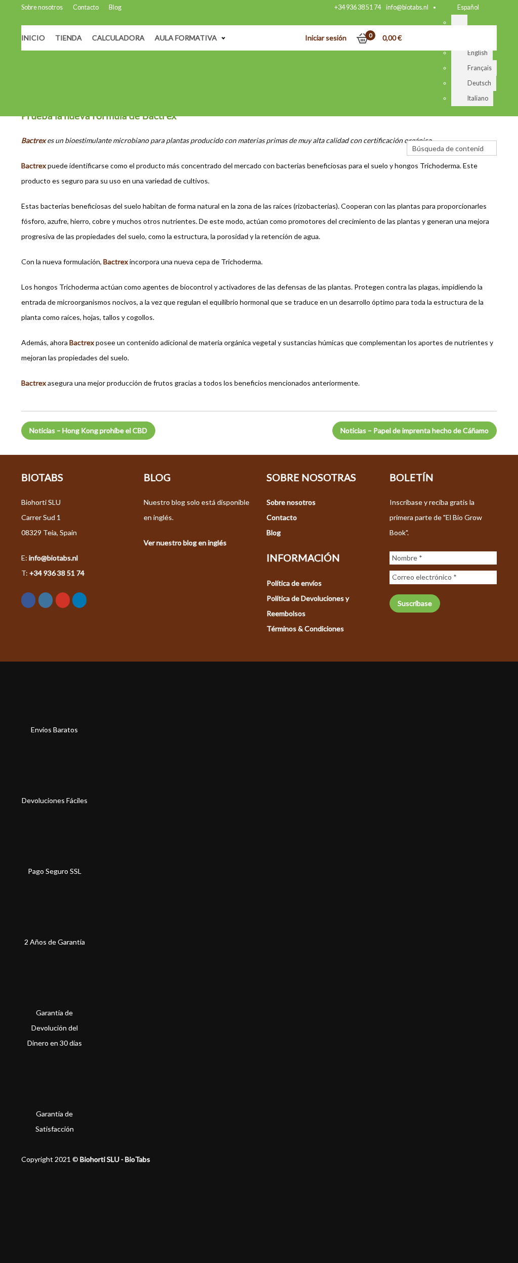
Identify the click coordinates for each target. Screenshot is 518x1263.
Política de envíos (294, 583)
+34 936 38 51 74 (357, 7)
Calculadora (118, 37)
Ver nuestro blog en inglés (185, 542)
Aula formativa (186, 37)
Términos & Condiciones (305, 628)
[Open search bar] (412, 133)
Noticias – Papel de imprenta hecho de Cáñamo (414, 430)
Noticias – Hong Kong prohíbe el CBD (88, 430)
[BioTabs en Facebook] (28, 600)
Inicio (33, 37)
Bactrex (33, 140)
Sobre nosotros (42, 7)
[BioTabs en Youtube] (63, 600)
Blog (115, 7)
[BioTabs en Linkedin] (79, 600)
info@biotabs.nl (407, 7)
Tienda (68, 37)
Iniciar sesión (326, 37)
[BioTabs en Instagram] (45, 600)
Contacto (86, 7)
